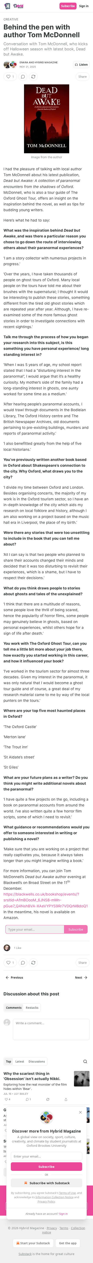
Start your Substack (35, 1243)
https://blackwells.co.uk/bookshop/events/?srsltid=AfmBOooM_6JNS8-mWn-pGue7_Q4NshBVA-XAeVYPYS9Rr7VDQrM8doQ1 (45, 900)
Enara (24, 62)
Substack (25, 1254)
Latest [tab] (19, 1061)
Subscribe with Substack (50, 1183)
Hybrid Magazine (46, 62)
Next (78, 977)
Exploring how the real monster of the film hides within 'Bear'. (35, 1086)
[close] (80, 1112)
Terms (63, 1228)
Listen (83, 65)
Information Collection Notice (54, 1197)
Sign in (84, 6)
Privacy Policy (46, 1201)
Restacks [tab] (32, 1008)
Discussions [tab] (37, 1061)
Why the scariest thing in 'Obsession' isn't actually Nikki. (31, 1076)
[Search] (85, 1061)
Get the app (68, 1243)
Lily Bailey (21, 1093)
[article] (46, 1086)
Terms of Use (67, 1193)
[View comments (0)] (23, 76)
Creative (10, 19)
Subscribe (68, 6)
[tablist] (22, 1007)
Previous (17, 977)
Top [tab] (8, 1061)
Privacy (52, 1228)
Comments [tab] (13, 1008)
